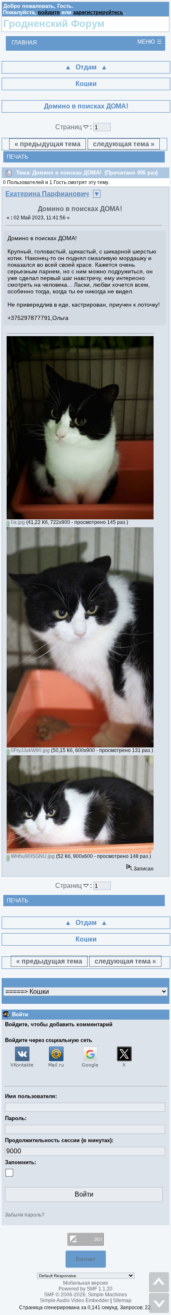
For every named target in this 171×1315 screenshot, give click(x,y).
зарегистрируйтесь (98, 12)
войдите (49, 12)
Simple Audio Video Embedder (74, 1300)
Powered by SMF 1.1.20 (85, 1289)
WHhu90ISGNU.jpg (32, 856)
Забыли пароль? (24, 1215)
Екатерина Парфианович (47, 193)
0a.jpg (17, 522)
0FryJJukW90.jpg (30, 750)
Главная (24, 42)
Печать (17, 157)
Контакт (85, 1259)
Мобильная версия (85, 1283)
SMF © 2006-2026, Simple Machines (85, 1295)
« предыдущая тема (48, 143)
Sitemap (122, 1300)
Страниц (69, 126)
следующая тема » (123, 143)
